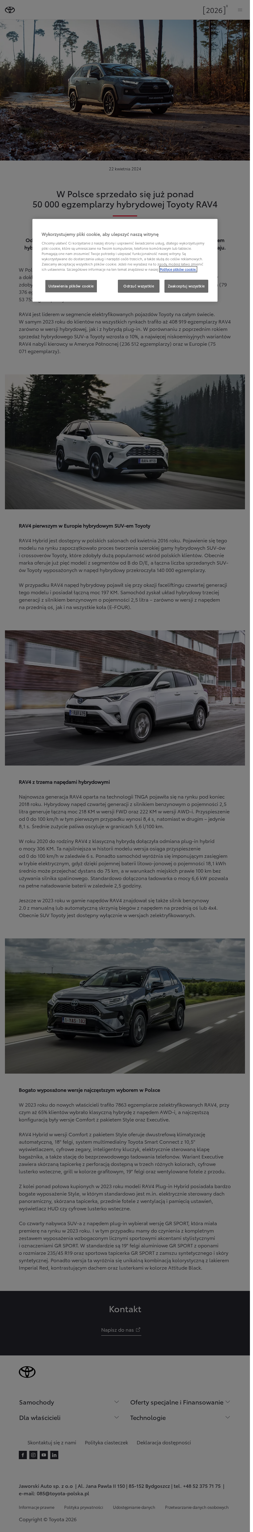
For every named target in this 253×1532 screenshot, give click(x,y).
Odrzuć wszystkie (138, 286)
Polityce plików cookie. (178, 269)
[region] (125, 260)
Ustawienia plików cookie (71, 286)
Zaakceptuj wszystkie (186, 286)
